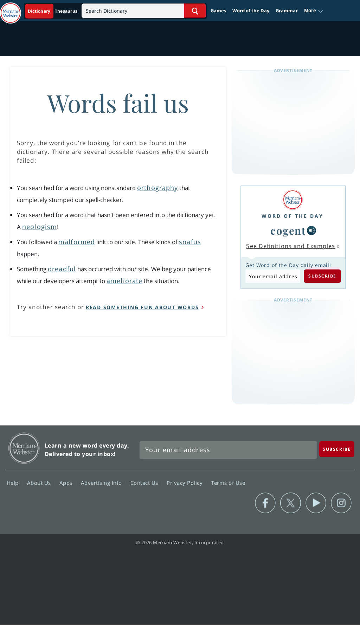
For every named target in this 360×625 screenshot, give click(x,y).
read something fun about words (142, 307)
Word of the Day (250, 10)
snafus (190, 241)
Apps (66, 482)
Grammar (287, 10)
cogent (288, 230)
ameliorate (124, 280)
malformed (76, 241)
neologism (39, 226)
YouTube (316, 503)
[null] (311, 230)
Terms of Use (228, 482)
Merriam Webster (24, 448)
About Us (40, 482)
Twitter (290, 503)
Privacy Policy (185, 482)
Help (13, 482)
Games (218, 10)
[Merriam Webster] (292, 200)
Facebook (265, 503)
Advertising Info (102, 482)
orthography (157, 187)
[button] (314, 11)
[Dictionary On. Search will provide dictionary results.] (53, 11)
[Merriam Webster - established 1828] (10, 9)
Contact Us (145, 482)
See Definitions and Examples (290, 246)
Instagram (341, 503)
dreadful (62, 269)
